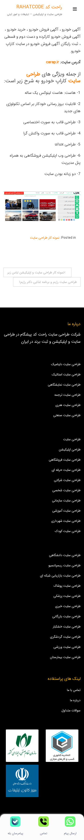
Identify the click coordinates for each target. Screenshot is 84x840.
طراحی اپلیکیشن (69, 449)
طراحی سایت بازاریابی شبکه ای (60, 575)
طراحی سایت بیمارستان (65, 657)
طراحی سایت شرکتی (67, 480)
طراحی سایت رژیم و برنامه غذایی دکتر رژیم (48, 282)
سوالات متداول (70, 710)
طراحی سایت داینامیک (65, 364)
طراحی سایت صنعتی (66, 415)
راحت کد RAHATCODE (39, 7)
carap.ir (52, 62)
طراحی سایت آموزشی (66, 510)
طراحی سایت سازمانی (66, 500)
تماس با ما (73, 690)
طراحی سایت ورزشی (66, 647)
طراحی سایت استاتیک (66, 374)
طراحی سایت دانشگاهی (64, 555)
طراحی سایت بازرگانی (66, 616)
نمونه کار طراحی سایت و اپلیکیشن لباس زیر (35, 272)
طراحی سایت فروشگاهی (64, 459)
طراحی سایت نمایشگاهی (64, 384)
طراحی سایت (71, 439)
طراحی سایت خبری (67, 606)
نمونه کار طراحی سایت (45, 237)
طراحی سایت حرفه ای (66, 469)
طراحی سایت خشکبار (66, 626)
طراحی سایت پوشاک (67, 585)
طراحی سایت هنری (67, 405)
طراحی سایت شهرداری (65, 520)
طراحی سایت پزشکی (66, 596)
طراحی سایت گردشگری (65, 636)
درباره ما (75, 700)
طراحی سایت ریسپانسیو (64, 565)
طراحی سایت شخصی (66, 490)
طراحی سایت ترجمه (67, 394)
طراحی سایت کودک (67, 531)
